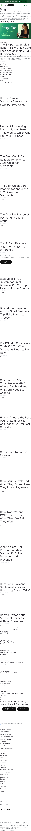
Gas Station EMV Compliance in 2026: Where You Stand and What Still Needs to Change (13, 386)
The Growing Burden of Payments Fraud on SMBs (14, 217)
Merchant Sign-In (5, 777)
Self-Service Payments (6, 736)
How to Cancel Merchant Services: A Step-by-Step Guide (13, 101)
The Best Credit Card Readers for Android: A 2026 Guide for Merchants (14, 190)
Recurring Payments (5, 739)
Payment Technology (6, 72)
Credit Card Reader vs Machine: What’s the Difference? (14, 246)
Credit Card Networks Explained (13, 454)
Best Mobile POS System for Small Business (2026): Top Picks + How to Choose (14, 283)
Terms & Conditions (9, 830)
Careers (2, 791)
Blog (1, 757)
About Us (2, 781)
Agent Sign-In (4, 774)
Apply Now (6, 262)
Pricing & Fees (4, 78)
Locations (3, 786)
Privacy (2, 830)
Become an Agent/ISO (6, 769)
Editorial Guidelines (5, 633)
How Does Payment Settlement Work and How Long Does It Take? (15, 587)
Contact (2, 784)
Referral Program (5, 772)
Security (2, 80)
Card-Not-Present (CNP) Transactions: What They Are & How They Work (14, 516)
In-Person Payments (5, 729)
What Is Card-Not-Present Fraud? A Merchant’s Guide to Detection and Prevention (12, 553)
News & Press (4, 760)
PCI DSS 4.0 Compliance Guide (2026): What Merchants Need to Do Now (15, 348)
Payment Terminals (5, 74)
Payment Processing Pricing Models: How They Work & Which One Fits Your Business (15, 131)
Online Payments (4, 731)
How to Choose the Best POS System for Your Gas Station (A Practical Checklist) (15, 422)
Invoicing (2, 751)
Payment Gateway (5, 743)
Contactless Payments (6, 748)
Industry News (3, 42)
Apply (25, 5)
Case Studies (3, 765)
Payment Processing (6, 70)
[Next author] (0, 699)
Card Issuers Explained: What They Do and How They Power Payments (15, 484)
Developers (3, 763)
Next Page (15, 629)
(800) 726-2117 (9, 709)
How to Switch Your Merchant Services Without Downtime (12, 618)
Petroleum (3, 76)
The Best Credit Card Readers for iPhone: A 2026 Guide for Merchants (13, 161)
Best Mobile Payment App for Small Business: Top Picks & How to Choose (15, 313)
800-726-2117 (23, 1)
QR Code (2, 753)
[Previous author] (0, 697)
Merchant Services (5, 68)
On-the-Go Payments (6, 734)
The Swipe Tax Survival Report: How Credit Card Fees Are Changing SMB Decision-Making (15, 49)
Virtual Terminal (4, 746)
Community (3, 789)
